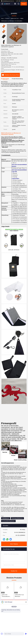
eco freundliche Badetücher (8, 521)
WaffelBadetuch (5, 518)
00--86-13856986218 (22, 1)
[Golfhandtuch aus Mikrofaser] (20, 587)
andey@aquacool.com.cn (8, 1)
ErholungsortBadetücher (17, 518)
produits (7, 18)
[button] (4, 43)
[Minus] (26, 602)
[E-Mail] (11, 539)
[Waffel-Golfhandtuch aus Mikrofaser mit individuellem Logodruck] (17, 34)
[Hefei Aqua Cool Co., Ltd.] (7, 3)
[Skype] (4, 539)
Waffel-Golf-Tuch (14, 18)
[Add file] (2, 633)
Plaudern (24, 3)
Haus (2, 18)
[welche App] (7, 539)
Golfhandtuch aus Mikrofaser (19, 595)
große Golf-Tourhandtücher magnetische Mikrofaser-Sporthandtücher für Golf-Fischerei (7, 595)
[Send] (26, 633)
